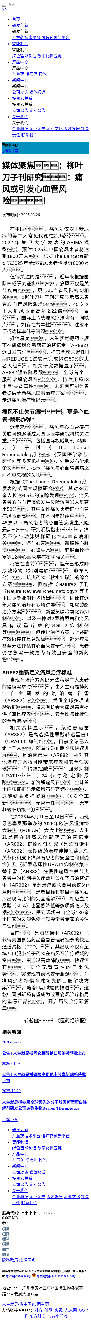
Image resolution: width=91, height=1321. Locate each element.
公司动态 (20, 1172)
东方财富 (37, 1316)
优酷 (48, 1310)
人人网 (71, 1310)
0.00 (5, 1218)
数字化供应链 (49, 1148)
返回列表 (10, 151)
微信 (5, 1229)
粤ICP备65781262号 (18, 1276)
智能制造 (20, 44)
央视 (59, 1310)
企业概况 (20, 1197)
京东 (5, 1234)
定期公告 (37, 1184)
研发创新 (20, 25)
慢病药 (31, 1160)
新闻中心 (20, 80)
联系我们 (29, 1203)
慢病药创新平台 (55, 1136)
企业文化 (72, 1197)
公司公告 (20, 1184)
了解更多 (10, 1120)
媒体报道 (37, 1172)
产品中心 (20, 62)
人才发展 (55, 1197)
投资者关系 (22, 98)
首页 (16, 19)
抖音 (38, 1310)
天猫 (5, 1239)
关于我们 (20, 117)
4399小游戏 (58, 1316)
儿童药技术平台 (26, 1136)
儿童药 (18, 1160)
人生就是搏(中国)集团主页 (25, 1304)
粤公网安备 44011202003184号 (56, 1276)
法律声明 (27, 1260)
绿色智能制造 (24, 1148)
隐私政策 (10, 1260)
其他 (42, 1160)
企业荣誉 (37, 1197)
